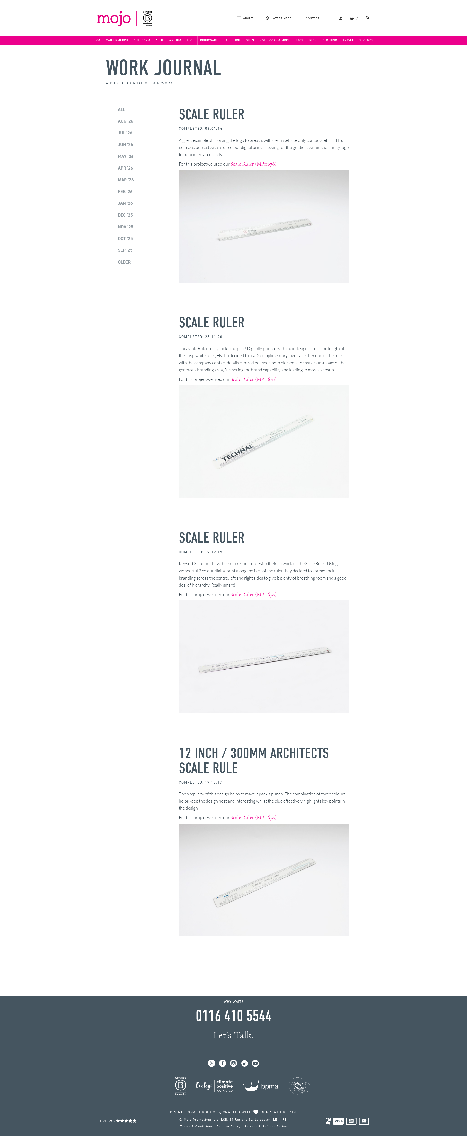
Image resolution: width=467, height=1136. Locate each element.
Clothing (330, 40)
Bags (299, 40)
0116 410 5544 (233, 1016)
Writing (175, 40)
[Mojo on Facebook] (222, 1064)
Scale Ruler (211, 114)
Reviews (106, 1121)
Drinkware (209, 40)
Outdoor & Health (148, 40)
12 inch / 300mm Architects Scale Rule (254, 761)
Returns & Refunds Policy (265, 1126)
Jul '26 (125, 133)
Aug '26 (125, 121)
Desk (313, 40)
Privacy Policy (229, 1126)
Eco (97, 40)
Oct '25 (125, 238)
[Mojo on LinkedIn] (244, 1064)
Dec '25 (125, 215)
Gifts (250, 40)
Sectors (366, 40)
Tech (191, 40)
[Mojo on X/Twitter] (212, 1064)
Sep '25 (125, 250)
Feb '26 (125, 191)
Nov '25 (125, 227)
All (121, 109)
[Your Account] (338, 18)
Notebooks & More (275, 40)
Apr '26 (125, 168)
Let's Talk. (233, 1035)
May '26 (126, 156)
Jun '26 (125, 145)
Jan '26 (125, 203)
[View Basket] (352, 18)
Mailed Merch (117, 40)
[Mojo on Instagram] (233, 1064)
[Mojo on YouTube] (255, 1064)
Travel (348, 40)
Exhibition (232, 40)
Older (124, 262)
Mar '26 (126, 180)
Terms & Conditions (196, 1126)
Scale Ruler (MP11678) (253, 164)
